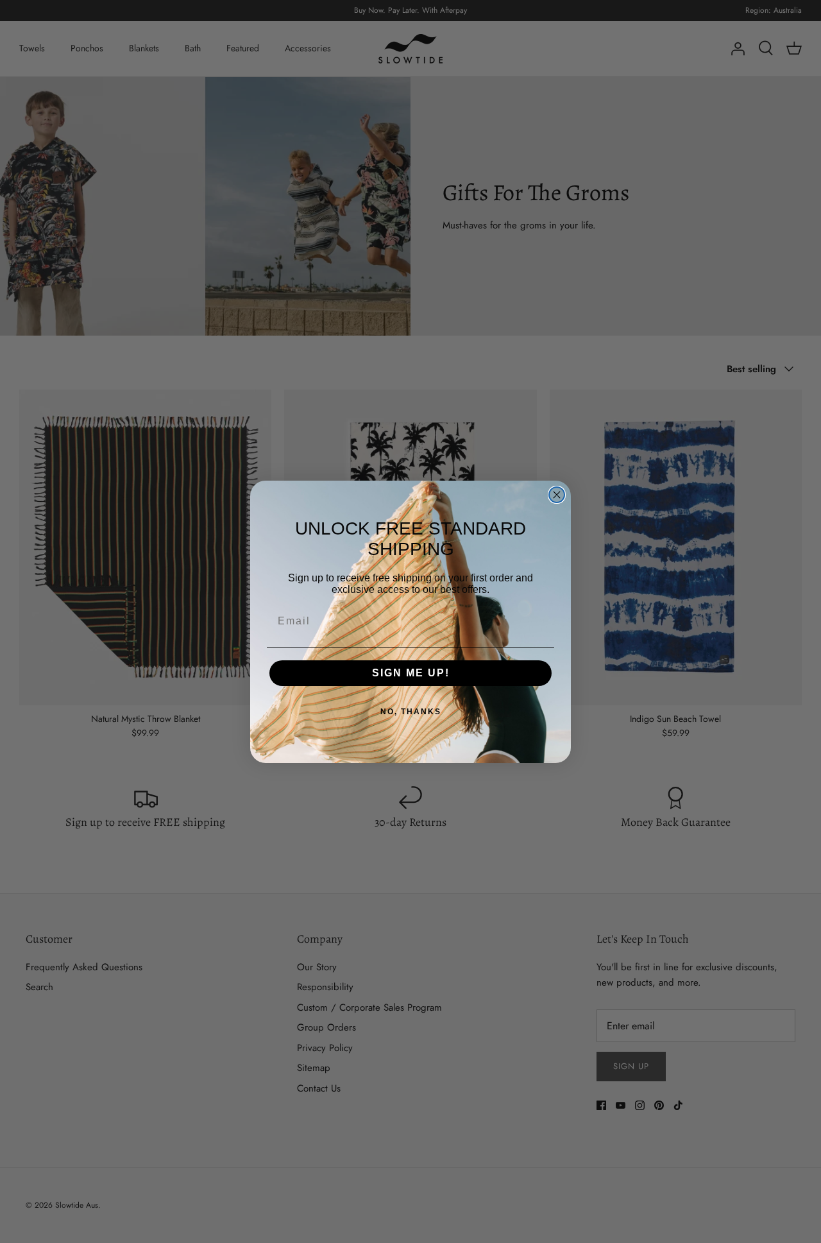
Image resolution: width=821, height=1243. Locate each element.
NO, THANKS (410, 711)
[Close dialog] (556, 494)
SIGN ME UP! (411, 672)
